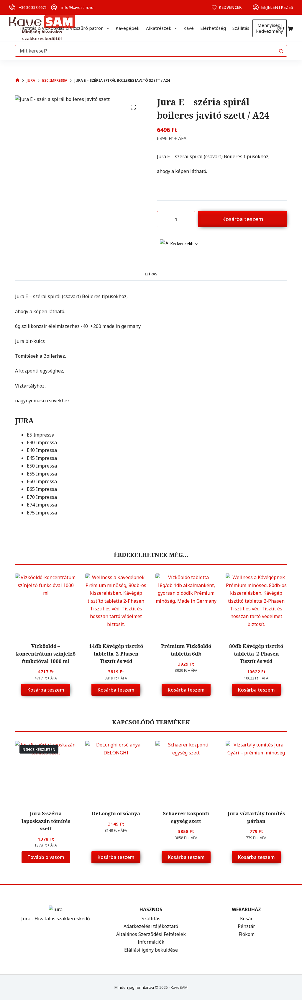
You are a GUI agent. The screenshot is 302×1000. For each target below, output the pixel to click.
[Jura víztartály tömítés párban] (256, 771)
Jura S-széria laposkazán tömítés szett (46, 821)
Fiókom (247, 934)
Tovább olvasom (45, 857)
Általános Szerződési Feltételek (151, 934)
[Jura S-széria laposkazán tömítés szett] (45, 771)
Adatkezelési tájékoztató (151, 926)
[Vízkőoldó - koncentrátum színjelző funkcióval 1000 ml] (45, 604)
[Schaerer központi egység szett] (186, 771)
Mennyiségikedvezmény (269, 28)
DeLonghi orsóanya (116, 813)
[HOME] (17, 80)
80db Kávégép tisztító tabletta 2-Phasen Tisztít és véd (256, 653)
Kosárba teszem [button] (45, 690)
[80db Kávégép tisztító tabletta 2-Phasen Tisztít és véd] (256, 604)
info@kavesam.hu (77, 7)
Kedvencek (230, 7)
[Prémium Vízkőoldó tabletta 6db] (186, 604)
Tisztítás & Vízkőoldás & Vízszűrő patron (61, 28)
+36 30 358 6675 (33, 7)
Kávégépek (127, 28)
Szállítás (240, 28)
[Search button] (281, 50)
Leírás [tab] (151, 274)
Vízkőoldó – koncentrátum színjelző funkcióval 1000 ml (46, 653)
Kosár (246, 918)
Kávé (188, 28)
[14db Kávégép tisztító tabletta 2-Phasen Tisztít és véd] (116, 604)
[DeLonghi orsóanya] (116, 771)
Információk (150, 942)
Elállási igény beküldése (151, 950)
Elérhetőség (213, 28)
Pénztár (246, 926)
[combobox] (145, 51)
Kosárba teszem (242, 219)
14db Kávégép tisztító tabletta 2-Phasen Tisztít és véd (116, 653)
